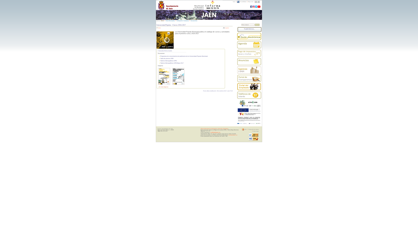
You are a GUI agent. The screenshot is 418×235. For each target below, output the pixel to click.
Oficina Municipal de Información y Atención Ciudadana (214, 128)
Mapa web (250, 1)
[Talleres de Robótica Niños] (164, 85)
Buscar (257, 24)
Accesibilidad (243, 1)
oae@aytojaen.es (232, 135)
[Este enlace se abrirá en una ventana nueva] (249, 36)
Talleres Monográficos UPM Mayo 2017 (172, 63)
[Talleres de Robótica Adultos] (178, 85)
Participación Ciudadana (183, 20)
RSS (245, 129)
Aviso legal (256, 131)
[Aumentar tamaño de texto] (256, 1)
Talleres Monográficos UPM (168, 60)
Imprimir (227, 28)
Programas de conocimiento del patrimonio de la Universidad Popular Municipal (184, 56)
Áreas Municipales (170, 20)
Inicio (234, 1)
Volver (159, 28)
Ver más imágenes (163, 86)
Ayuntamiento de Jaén (177, 3)
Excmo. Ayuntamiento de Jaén (165, 128)
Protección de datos (254, 129)
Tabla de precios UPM (166, 58)
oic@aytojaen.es (215, 132)
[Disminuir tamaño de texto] (258, 1)
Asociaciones (194, 20)
